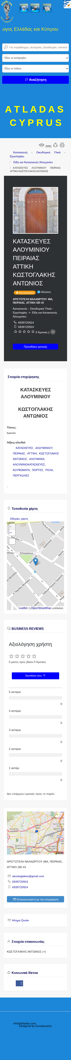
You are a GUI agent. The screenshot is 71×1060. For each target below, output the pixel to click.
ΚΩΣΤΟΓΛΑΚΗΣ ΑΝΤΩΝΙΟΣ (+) (26, 951)
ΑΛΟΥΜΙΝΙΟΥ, (44, 447)
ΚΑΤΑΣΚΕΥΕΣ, (25, 447)
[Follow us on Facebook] (19, 983)
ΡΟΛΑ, (49, 470)
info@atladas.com (24, 1023)
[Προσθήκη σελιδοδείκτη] (53, 332)
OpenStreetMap (41, 608)
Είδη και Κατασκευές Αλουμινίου (33, 162)
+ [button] (10, 526)
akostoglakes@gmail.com (28, 876)
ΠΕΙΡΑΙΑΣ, (20, 453)
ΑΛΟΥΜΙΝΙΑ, (37, 459)
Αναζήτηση (37, 80)
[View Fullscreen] (12, 541)
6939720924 (26, 322)
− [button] (10, 532)
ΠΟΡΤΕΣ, (38, 470)
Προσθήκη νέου (33, 675)
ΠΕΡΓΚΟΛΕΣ (21, 475)
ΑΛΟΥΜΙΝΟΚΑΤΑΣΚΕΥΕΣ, (30, 464)
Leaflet (23, 608)
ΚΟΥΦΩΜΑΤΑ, (22, 470)
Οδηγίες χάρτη (19, 518)
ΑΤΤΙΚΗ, (32, 453)
